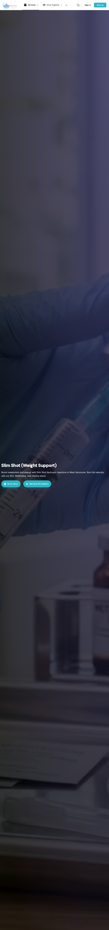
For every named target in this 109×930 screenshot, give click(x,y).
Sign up (100, 5)
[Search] (78, 5)
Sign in (88, 5)
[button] (11, 483)
